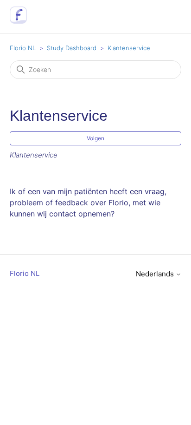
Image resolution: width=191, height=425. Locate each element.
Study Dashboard (71, 48)
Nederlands (156, 274)
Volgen (95, 138)
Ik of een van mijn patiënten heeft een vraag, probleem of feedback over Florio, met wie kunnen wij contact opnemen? (88, 202)
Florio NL (23, 48)
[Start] (18, 21)
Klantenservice (129, 48)
